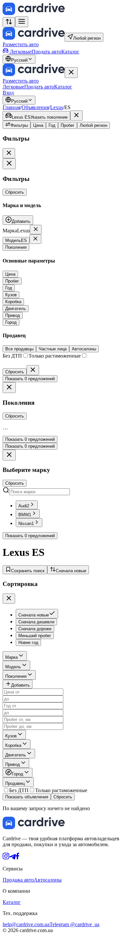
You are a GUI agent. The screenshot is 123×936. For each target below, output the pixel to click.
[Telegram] (12, 857)
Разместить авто (21, 44)
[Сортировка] (9, 22)
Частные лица (53, 348)
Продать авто (46, 51)
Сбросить (14, 192)
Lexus (56, 107)
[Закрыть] (71, 72)
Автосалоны (84, 348)
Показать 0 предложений (30, 378)
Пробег (67, 125)
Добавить (21, 221)
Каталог (70, 51)
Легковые (20, 51)
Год (52, 125)
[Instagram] (6, 857)
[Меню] (21, 21)
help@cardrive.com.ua (26, 924)
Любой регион (93, 125)
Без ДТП (19, 790)
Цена (38, 125)
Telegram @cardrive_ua (74, 924)
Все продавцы (19, 348)
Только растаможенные (61, 790)
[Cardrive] (34, 13)
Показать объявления (26, 796)
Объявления (35, 107)
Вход (8, 92)
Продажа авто (18, 880)
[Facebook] (17, 857)
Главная (11, 107)
